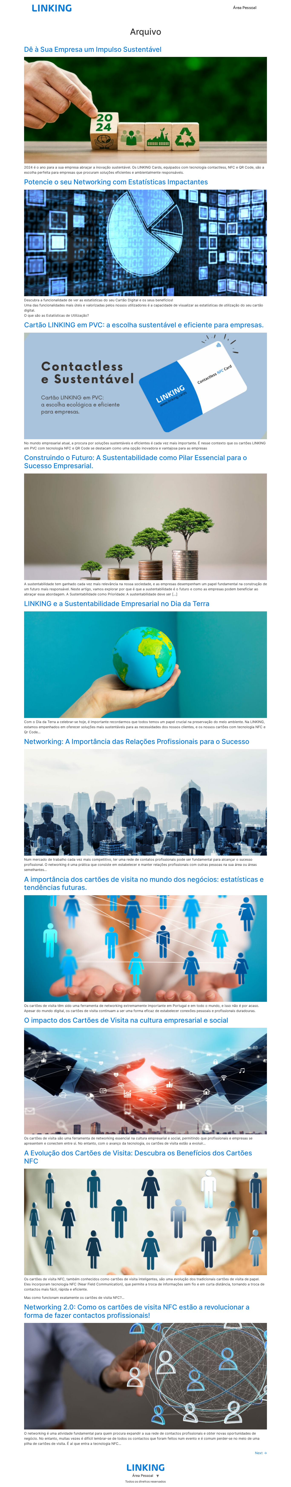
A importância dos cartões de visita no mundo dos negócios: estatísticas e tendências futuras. (144, 883)
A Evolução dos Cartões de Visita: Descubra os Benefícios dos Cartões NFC (138, 1157)
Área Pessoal (244, 8)
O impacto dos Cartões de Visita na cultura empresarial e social (126, 1020)
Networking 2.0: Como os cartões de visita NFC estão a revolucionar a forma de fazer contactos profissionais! (136, 1311)
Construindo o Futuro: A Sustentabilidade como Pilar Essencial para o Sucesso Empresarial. (135, 461)
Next (261, 1453)
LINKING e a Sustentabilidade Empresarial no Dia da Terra (116, 603)
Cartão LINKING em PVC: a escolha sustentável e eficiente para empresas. (144, 325)
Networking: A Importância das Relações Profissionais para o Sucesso (136, 741)
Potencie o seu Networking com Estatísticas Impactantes (116, 182)
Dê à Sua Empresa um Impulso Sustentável (92, 49)
